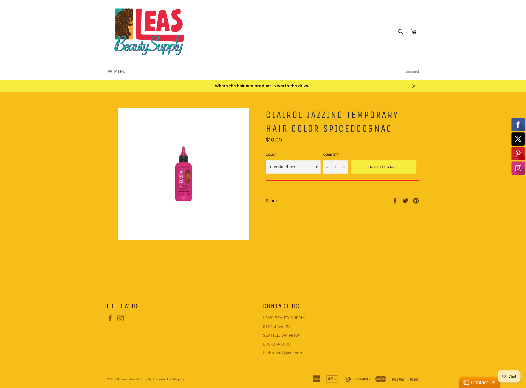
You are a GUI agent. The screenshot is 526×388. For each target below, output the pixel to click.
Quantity (331, 155)
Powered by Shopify (168, 379)
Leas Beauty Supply (136, 379)
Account (412, 72)
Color (271, 155)
